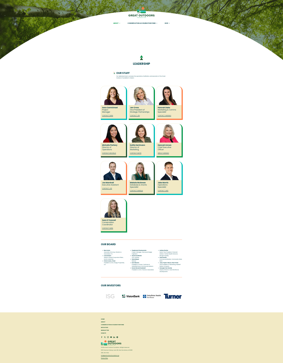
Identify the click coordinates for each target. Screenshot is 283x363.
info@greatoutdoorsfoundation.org (110, 355)
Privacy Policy (104, 358)
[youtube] (111, 337)
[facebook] (102, 337)
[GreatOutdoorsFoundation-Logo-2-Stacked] (141, 7)
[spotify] (117, 337)
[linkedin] (114, 337)
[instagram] (108, 337)
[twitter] (105, 337)
